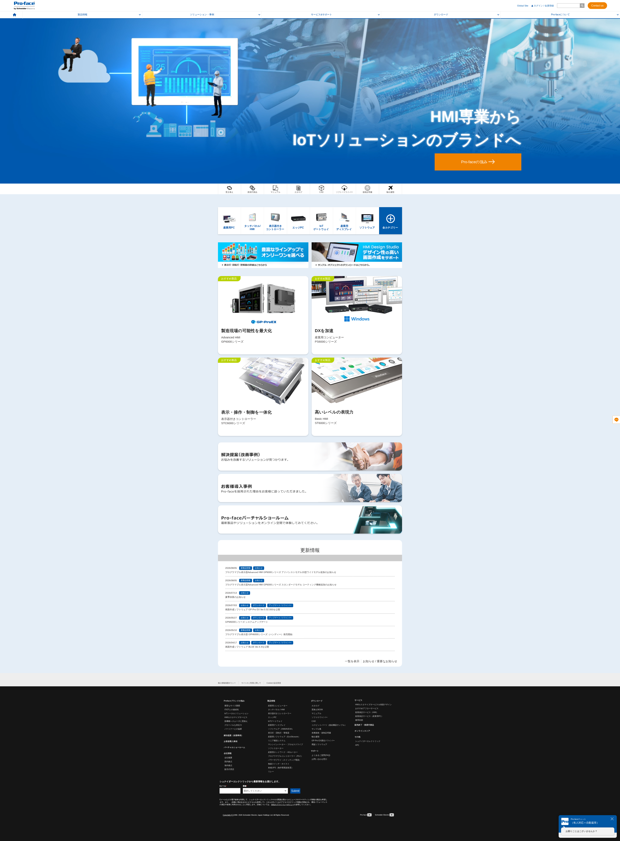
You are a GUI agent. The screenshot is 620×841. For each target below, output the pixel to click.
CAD (321, 189)
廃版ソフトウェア (319, 744)
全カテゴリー (390, 220)
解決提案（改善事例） (233, 735)
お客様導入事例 (230, 741)
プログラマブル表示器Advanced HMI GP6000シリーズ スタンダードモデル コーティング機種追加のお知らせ (280, 584)
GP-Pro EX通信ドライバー (323, 740)
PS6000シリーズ (357, 315)
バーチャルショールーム (234, 747)
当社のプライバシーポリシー (282, 804)
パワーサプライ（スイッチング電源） (284, 760)
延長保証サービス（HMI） (366, 712)
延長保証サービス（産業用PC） (369, 716)
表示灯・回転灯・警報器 (278, 733)
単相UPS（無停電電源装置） (280, 768)
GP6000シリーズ (263, 315)
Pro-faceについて (560, 14)
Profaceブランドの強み (234, 701)
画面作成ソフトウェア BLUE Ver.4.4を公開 (247, 646)
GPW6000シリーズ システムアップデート (246, 622)
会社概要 (228, 758)
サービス (358, 700)
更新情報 (310, 550)
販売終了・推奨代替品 (364, 725)
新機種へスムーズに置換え (236, 721)
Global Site (522, 5)
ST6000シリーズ (357, 397)
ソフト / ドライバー (344, 189)
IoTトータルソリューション (236, 713)
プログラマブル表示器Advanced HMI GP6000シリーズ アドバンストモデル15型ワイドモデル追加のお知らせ (280, 572)
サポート (315, 751)
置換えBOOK (317, 709)
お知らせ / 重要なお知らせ (380, 661)
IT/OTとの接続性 (231, 709)
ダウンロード (441, 14)
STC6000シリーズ (263, 397)
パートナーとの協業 (233, 729)
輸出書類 (390, 189)
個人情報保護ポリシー (227, 683)
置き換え (229, 189)
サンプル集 (316, 729)
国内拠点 (228, 761)
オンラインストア (362, 731)
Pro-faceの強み (474, 162)
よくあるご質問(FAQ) (321, 755)
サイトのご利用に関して (251, 683)
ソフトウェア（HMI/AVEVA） (281, 729)
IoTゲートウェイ (321, 220)
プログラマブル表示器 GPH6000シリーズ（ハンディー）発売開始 (258, 634)
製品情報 (82, 14)
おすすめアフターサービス (366, 708)
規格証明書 (367, 189)
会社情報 (228, 753)
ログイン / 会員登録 (544, 5)
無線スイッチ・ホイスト (278, 764)
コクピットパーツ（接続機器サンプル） (329, 725)
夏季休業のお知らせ (235, 597)
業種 (245, 786)
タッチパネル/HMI (252, 220)
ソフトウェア (367, 220)
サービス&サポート (321, 14)
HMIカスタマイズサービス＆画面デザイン (373, 704)
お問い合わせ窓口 (319, 759)
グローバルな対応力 (233, 725)
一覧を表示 (352, 661)
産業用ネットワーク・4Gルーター (283, 752)
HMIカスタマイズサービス (235, 717)
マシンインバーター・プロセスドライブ (285, 744)
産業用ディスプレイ (344, 220)
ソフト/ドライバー (320, 717)
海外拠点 (228, 765)
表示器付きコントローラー (275, 220)
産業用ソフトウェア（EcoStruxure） (284, 737)
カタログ (298, 189)
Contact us (597, 5)
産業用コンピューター (277, 706)
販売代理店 (229, 769)
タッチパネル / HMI (276, 709)
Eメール (223, 786)
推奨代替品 (252, 189)
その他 (357, 737)
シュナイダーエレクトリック (367, 741)
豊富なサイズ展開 (232, 706)
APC (357, 745)
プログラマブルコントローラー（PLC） (285, 756)
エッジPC (298, 220)
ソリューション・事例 (202, 14)
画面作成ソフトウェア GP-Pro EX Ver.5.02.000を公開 (252, 609)
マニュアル (275, 189)
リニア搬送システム (276, 740)
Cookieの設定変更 (274, 683)
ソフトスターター (276, 748)
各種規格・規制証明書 (321, 733)
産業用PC (229, 220)
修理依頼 (359, 720)
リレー (271, 771)
